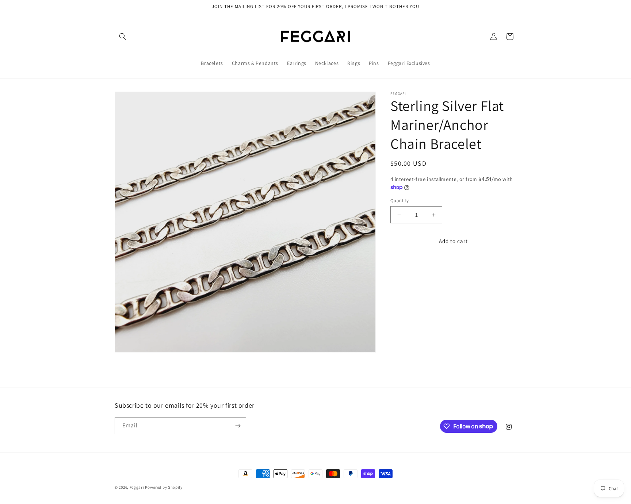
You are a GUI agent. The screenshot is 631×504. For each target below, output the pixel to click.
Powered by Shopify (164, 487)
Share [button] (404, 266)
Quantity (399, 200)
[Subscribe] (238, 425)
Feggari (137, 487)
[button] (123, 36)
